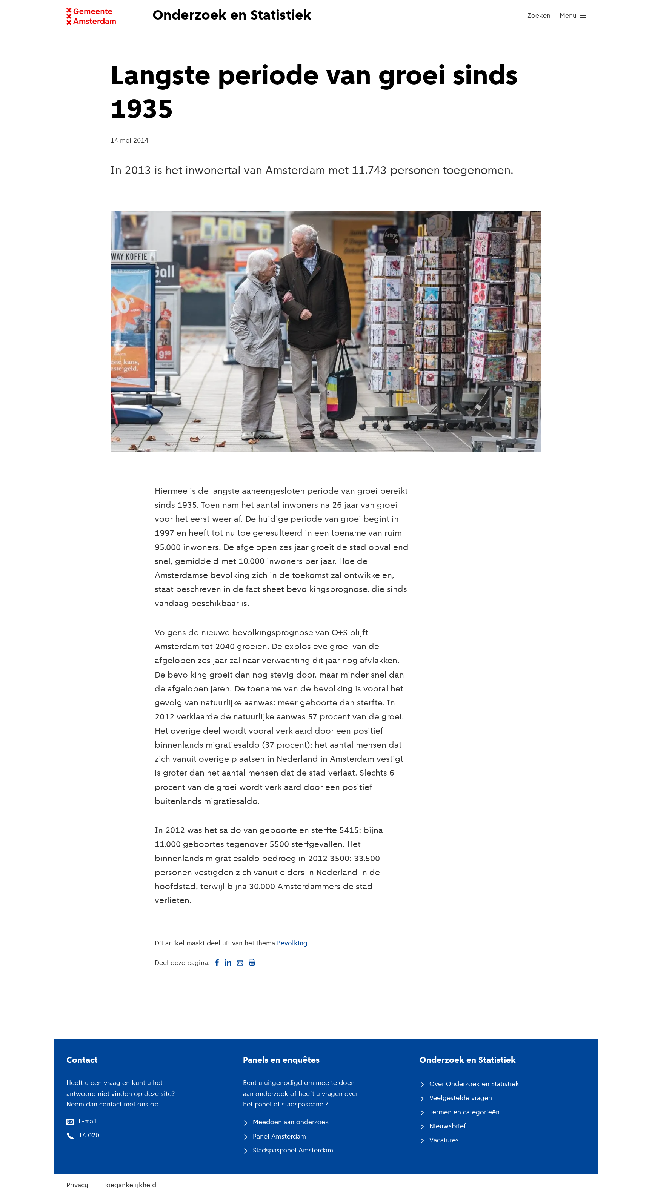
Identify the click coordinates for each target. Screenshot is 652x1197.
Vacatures (444, 1140)
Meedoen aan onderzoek (291, 1122)
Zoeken (539, 16)
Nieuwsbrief (447, 1126)
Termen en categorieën (464, 1112)
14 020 (88, 1135)
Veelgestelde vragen (460, 1098)
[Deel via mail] (240, 962)
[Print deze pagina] (252, 962)
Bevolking (292, 943)
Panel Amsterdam (279, 1137)
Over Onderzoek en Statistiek (474, 1084)
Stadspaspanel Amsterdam (293, 1151)
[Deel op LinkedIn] (228, 962)
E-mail (87, 1122)
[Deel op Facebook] (216, 962)
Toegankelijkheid (129, 1185)
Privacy (77, 1185)
